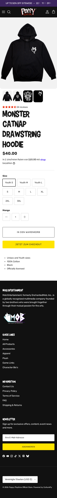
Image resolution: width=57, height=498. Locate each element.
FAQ (4, 400)
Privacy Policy (10, 391)
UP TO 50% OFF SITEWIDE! (19, 3)
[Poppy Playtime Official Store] (28, 12)
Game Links (8, 362)
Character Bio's (10, 367)
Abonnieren (28, 447)
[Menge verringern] (6, 217)
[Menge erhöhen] (24, 217)
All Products (9, 344)
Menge (6, 210)
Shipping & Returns (12, 405)
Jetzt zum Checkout (28, 244)
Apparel (6, 353)
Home (6, 339)
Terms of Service (11, 395)
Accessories (9, 349)
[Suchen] (10, 11)
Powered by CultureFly (42, 487)
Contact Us (8, 386)
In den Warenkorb (28, 232)
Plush (5, 358)
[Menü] (3, 11)
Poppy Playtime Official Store (20, 487)
